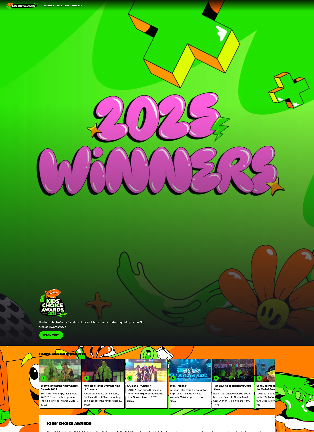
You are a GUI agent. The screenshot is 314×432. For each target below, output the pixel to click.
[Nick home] (21, 5)
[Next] (270, 384)
